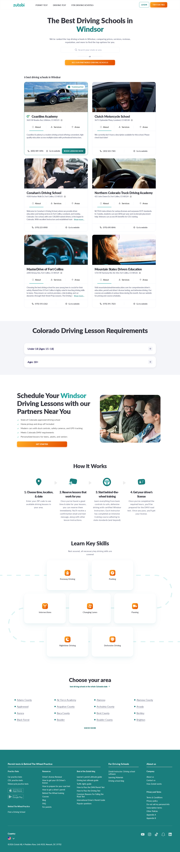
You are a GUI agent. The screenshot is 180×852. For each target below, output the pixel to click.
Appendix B (151, 818)
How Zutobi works (154, 784)
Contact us (151, 780)
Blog (44, 800)
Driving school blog (116, 781)
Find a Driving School (16, 812)
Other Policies (152, 811)
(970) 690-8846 (109, 227)
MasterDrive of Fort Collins (45, 269)
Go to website (54, 151)
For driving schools (82, 5)
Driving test (59, 5)
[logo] (19, 5)
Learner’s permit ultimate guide (89, 777)
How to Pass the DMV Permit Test (90, 787)
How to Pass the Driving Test (88, 790)
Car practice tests (15, 777)
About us (150, 777)
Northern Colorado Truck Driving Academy (124, 193)
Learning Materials (115, 777)
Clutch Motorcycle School (112, 116)
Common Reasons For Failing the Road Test (90, 795)
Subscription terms (154, 807)
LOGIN (144, 4)
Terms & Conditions (154, 797)
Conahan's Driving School (44, 193)
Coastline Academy (45, 116)
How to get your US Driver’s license (53, 781)
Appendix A (151, 814)
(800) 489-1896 (37, 151)
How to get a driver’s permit (53, 789)
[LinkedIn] (170, 834)
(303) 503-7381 (109, 151)
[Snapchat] (163, 834)
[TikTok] (156, 834)
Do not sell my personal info (158, 804)
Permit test (42, 5)
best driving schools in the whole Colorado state (89, 686)
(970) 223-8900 (41, 227)
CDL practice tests (15, 780)
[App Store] (22, 790)
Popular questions (84, 803)
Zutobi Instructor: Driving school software (121, 772)
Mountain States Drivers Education (118, 269)
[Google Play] (22, 796)
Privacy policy (152, 801)
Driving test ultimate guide (87, 780)
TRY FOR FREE (159, 4)
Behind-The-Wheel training (53, 793)
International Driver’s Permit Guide (91, 800)
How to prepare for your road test (56, 786)
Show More (90, 728)
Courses (45, 796)
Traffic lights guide (84, 784)
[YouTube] (143, 834)
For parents (47, 807)
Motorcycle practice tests (18, 784)
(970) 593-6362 (41, 303)
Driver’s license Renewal (52, 777)
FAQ (44, 803)
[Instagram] (149, 834)
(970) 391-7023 (109, 303)
